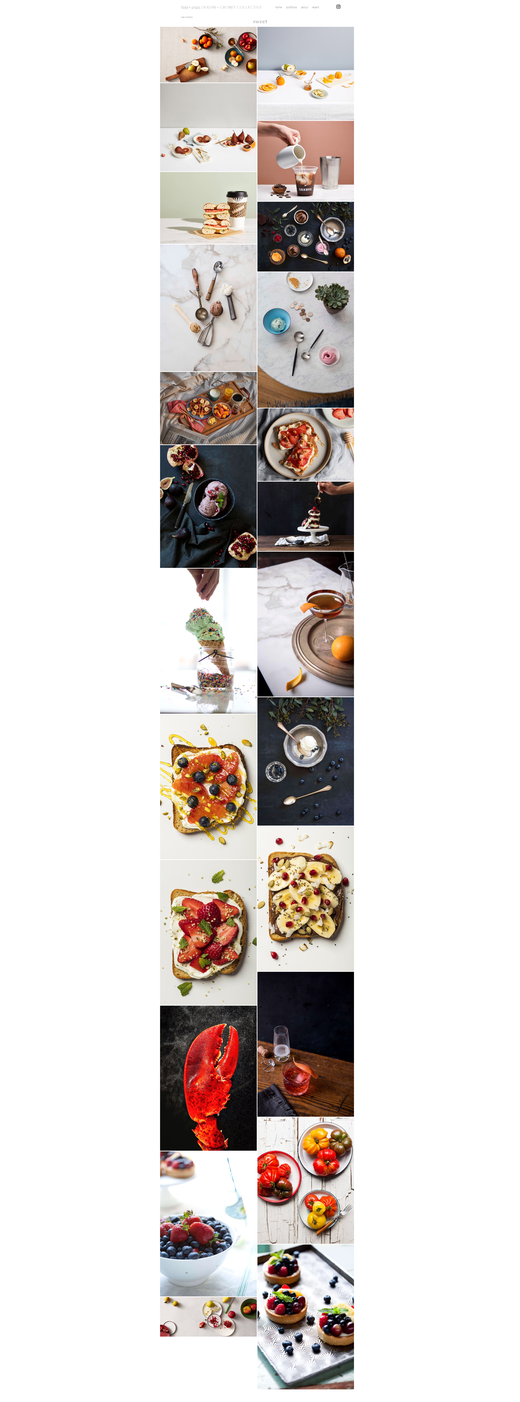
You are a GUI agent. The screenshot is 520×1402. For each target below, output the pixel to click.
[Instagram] (338, 6)
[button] (291, 7)
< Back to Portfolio (187, 17)
